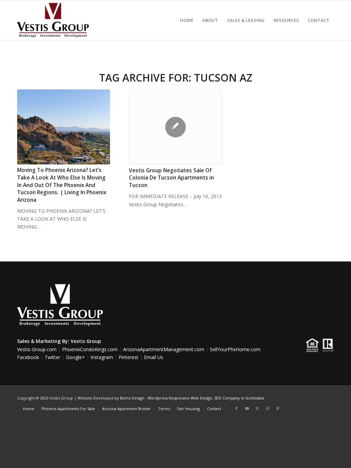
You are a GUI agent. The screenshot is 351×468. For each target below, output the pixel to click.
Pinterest (128, 357)
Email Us (153, 357)
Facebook (28, 357)
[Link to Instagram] (267, 408)
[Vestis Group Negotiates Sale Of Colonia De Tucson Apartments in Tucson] (175, 127)
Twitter (52, 357)
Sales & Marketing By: (43, 341)
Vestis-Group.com (37, 349)
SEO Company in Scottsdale (239, 398)
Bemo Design (132, 398)
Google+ (75, 357)
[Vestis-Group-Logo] (53, 20)
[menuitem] (187, 20)
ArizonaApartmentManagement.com (163, 349)
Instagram (101, 357)
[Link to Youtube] (247, 408)
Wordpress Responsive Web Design (180, 398)
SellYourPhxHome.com (235, 349)
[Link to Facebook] (236, 408)
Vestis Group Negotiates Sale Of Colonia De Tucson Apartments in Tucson (171, 178)
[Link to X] (257, 408)
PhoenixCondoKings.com (90, 349)
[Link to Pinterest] (278, 408)
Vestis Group (86, 341)
